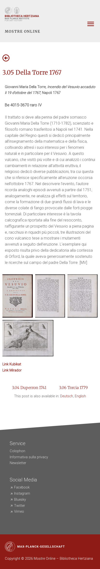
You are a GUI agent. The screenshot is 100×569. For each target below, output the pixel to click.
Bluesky (20, 499)
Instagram (22, 493)
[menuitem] (66, 396)
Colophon (17, 451)
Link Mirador (12, 370)
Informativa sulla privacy (29, 457)
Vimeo (19, 511)
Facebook (22, 487)
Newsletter (18, 463)
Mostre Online (22, 31)
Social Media (23, 480)
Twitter (19, 505)
